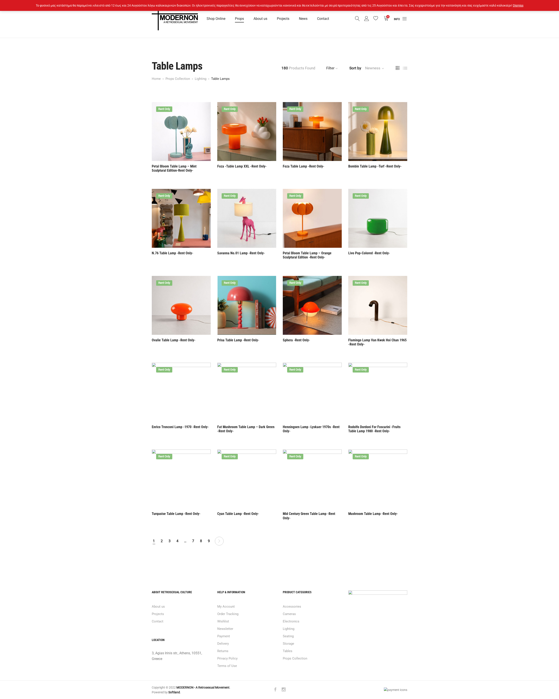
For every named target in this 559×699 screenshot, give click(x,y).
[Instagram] (284, 690)
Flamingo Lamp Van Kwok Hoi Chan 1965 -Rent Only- (377, 342)
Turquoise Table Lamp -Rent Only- (176, 514)
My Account (226, 606)
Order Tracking (227, 614)
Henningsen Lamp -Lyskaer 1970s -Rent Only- (311, 429)
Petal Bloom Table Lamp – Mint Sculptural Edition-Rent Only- (174, 168)
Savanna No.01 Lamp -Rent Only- (241, 253)
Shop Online (216, 19)
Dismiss (518, 5)
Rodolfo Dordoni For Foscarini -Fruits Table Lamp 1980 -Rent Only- (374, 429)
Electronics (291, 621)
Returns (222, 651)
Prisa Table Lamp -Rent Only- (238, 340)
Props (239, 19)
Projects (283, 19)
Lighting (288, 629)
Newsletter (225, 629)
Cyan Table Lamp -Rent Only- (238, 514)
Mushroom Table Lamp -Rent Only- (373, 514)
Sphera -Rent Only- (296, 340)
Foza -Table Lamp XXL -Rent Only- (242, 166)
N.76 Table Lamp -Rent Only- (172, 253)
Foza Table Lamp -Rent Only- (303, 166)
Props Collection (295, 658)
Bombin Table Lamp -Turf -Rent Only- (375, 166)
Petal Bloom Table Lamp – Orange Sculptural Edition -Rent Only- (307, 255)
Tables (287, 651)
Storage (288, 644)
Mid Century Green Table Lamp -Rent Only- (309, 516)
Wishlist (223, 621)
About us (260, 19)
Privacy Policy (227, 658)
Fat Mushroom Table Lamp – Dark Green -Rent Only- (245, 429)
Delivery (223, 644)
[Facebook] (275, 690)
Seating (288, 636)
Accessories (292, 606)
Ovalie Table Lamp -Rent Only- (173, 340)
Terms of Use (227, 666)
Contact (323, 19)
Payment (223, 636)
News (303, 19)
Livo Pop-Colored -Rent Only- (369, 253)
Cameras (289, 614)
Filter (330, 68)
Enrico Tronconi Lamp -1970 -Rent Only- (180, 427)
